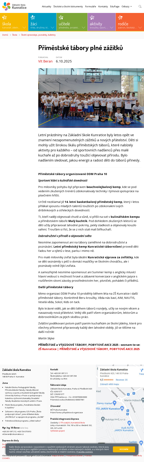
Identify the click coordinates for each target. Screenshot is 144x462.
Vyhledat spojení (57, 431)
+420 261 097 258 (69, 376)
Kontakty (103, 6)
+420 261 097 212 (9, 431)
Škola (14, 34)
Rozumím (124, 449)
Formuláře (90, 6)
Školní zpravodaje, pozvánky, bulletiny (38, 34)
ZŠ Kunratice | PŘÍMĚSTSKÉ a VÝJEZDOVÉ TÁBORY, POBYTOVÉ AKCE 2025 (89, 349)
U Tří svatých (64, 422)
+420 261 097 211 (61, 373)
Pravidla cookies (84, 451)
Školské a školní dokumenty (68, 6)
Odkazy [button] (126, 6)
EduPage (114, 6)
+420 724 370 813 (24, 431)
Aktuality (46, 6)
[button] (14, 22)
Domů (5, 34)
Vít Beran (45, 61)
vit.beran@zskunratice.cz (13, 434)
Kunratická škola (78, 422)
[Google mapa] (120, 408)
